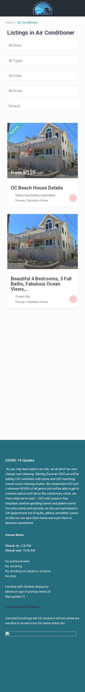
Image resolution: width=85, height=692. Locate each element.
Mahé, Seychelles (27, 195)
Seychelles (48, 195)
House (20, 200)
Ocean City (23, 296)
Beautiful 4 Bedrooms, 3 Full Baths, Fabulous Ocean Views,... (41, 284)
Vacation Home (37, 200)
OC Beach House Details (37, 187)
